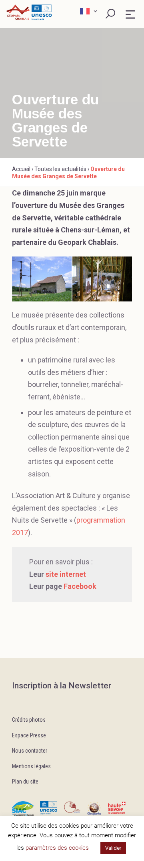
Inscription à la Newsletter (62, 685)
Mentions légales (31, 766)
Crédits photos (29, 719)
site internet (66, 574)
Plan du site (25, 781)
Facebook (80, 586)
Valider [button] (113, 848)
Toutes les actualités (60, 169)
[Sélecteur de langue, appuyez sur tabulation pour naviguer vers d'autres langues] (89, 11)
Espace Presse (29, 735)
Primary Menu (130, 14)
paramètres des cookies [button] (57, 847)
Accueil (21, 169)
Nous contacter (29, 750)
